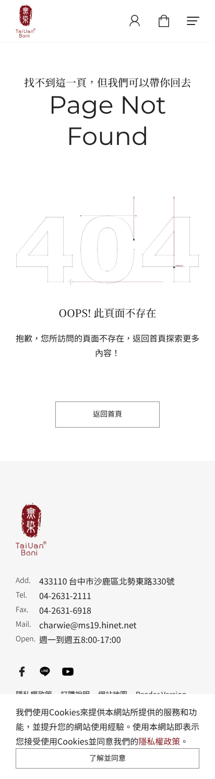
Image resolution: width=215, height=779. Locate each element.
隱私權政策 (159, 741)
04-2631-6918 (65, 610)
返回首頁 (107, 414)
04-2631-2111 (65, 595)
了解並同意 (107, 758)
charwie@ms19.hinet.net (88, 624)
